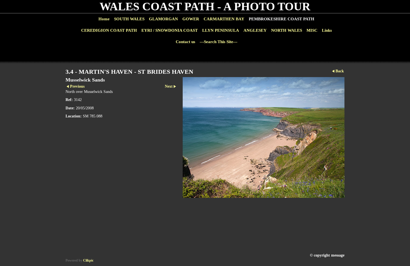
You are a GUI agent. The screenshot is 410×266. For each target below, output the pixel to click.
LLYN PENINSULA (220, 30)
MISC (312, 30)
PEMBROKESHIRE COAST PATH (281, 19)
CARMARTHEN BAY (224, 19)
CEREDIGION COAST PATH (109, 30)
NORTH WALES (286, 30)
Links (327, 30)
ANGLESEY (255, 30)
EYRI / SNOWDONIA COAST (169, 30)
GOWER (190, 19)
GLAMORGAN (163, 19)
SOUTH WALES (129, 19)
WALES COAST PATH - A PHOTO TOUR (205, 6)
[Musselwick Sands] (263, 137)
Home (104, 19)
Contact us (185, 42)
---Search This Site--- (218, 42)
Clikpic (88, 260)
